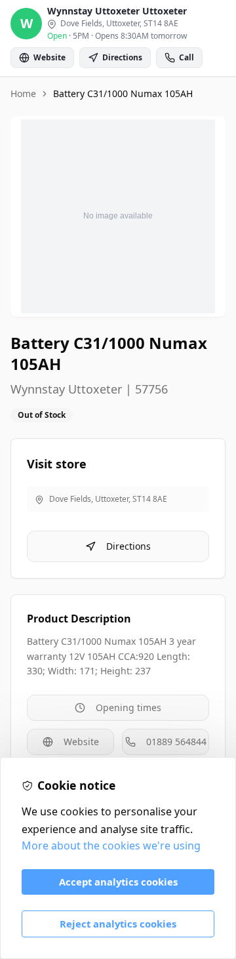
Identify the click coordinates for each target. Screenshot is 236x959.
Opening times (128, 707)
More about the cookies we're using (111, 845)
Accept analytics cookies (118, 881)
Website (81, 741)
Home (23, 93)
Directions (128, 546)
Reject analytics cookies (118, 923)
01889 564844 (176, 741)
